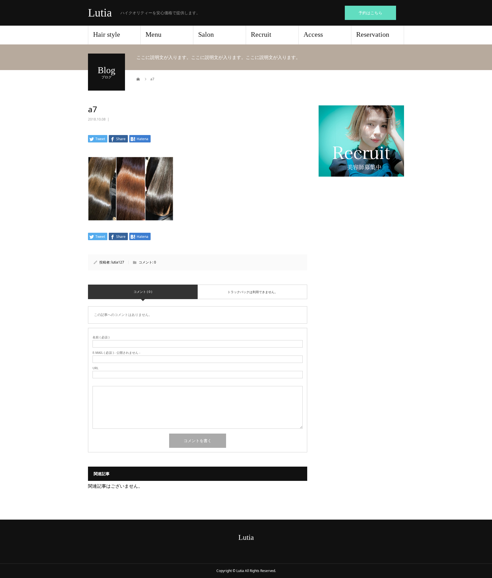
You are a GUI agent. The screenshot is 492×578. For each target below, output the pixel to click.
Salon (206, 34)
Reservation (372, 34)
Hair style (106, 34)
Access (313, 34)
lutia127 (117, 262)
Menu (153, 34)
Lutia (100, 13)
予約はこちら (370, 12)
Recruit (261, 34)
